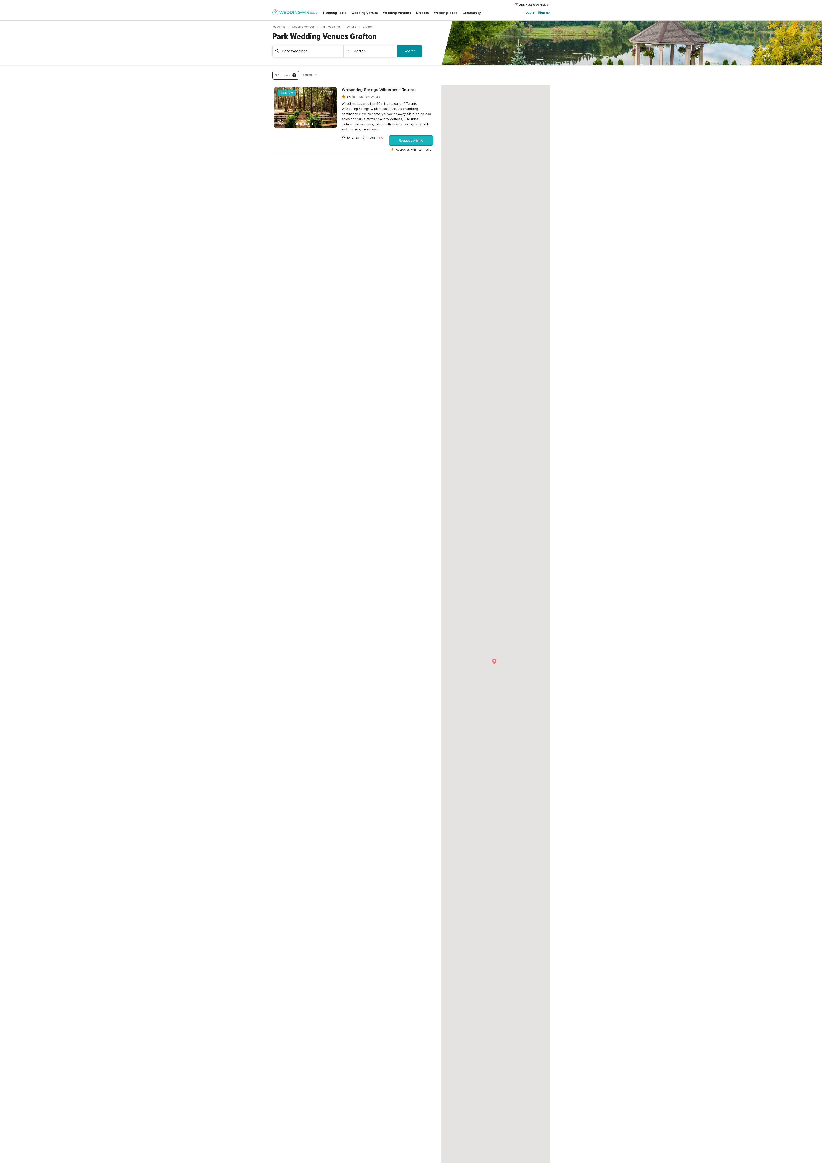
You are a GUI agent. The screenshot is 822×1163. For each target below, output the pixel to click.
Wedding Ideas (445, 13)
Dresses (422, 13)
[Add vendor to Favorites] (330, 93)
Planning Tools (334, 13)
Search (410, 51)
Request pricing (411, 140)
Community (471, 13)
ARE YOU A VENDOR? (534, 5)
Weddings (279, 26)
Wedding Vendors (397, 13)
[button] (494, 662)
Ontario (352, 26)
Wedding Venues (364, 13)
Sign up (544, 12)
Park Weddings (331, 26)
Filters (288, 75)
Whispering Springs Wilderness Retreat (379, 89)
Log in (530, 12)
